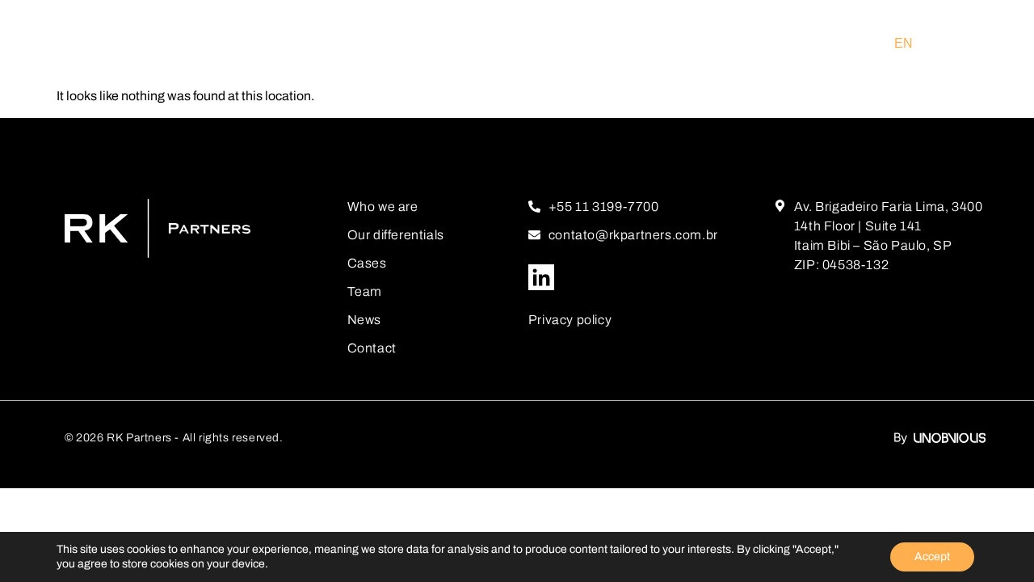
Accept (932, 556)
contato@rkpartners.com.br (633, 235)
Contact (372, 348)
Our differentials (395, 235)
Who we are (382, 206)
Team (364, 291)
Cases (367, 263)
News (364, 320)
